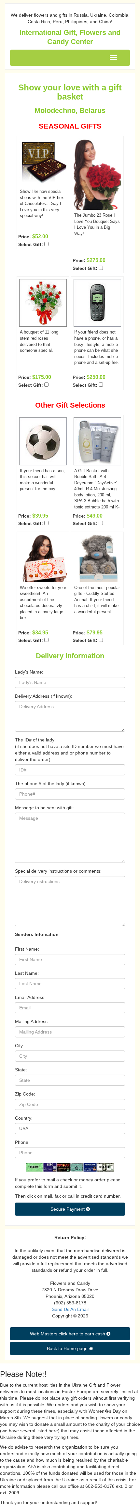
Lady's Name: (29, 672)
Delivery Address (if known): (43, 696)
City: (19, 1045)
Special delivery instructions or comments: (58, 871)
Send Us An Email (70, 1309)
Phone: (22, 1142)
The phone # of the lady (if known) (50, 783)
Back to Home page (68, 1348)
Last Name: (27, 973)
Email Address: (30, 997)
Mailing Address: (32, 1021)
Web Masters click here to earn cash (68, 1333)
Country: (24, 1118)
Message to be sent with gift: (44, 807)
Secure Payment (68, 1209)
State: (21, 1069)
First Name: (27, 949)
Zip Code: (25, 1094)
